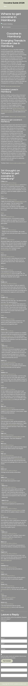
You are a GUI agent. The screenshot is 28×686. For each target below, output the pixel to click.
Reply (2, 196)
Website (3, 649)
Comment (4, 621)
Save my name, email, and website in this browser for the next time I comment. (13, 657)
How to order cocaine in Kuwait (18, 163)
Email (2, 644)
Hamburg (11, 49)
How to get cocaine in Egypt (13, 86)
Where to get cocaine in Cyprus (17, 116)
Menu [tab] (5, 6)
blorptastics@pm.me (14, 184)
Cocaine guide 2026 (14, 3)
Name (3, 638)
